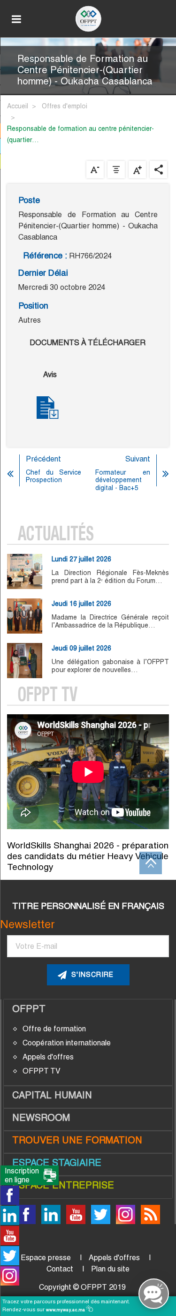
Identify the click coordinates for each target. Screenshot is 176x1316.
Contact (59, 1268)
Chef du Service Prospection (53, 476)
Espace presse (46, 1257)
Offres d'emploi (64, 106)
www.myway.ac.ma (66, 1310)
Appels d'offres (48, 1056)
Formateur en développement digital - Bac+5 (123, 480)
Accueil (17, 106)
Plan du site (110, 1268)
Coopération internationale (67, 1042)
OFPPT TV (42, 1070)
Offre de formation (54, 1028)
